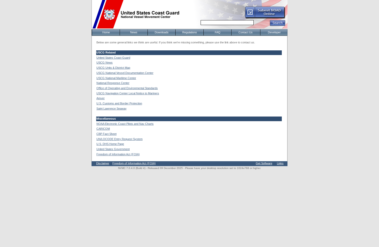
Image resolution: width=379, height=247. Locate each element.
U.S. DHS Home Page (110, 143)
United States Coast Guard (113, 57)
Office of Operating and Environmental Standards (127, 88)
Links (280, 163)
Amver (100, 98)
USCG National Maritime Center (116, 78)
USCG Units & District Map (113, 67)
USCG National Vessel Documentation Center (124, 72)
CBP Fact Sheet (106, 133)
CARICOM (103, 128)
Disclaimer (102, 163)
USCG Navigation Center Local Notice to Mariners (127, 93)
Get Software (264, 163)
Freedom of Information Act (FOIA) (118, 154)
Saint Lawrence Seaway (111, 108)
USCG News (104, 62)
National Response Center (112, 82)
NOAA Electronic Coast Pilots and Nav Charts (125, 123)
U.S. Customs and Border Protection (119, 103)
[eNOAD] (265, 17)
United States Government (113, 149)
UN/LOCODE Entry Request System (119, 139)
